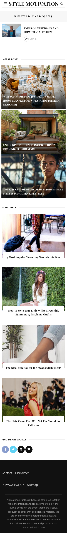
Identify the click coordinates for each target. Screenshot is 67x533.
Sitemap (32, 485)
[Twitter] (13, 449)
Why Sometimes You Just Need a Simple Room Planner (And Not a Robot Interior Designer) (31, 100)
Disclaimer (22, 473)
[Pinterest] (21, 449)
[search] (61, 3)
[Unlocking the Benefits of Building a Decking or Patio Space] (33, 131)
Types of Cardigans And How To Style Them (41, 30)
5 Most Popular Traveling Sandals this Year (33, 257)
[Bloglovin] (29, 449)
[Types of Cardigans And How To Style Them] (11, 30)
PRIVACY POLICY (13, 485)
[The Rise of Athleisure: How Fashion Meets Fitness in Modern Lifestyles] (33, 176)
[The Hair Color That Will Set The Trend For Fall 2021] (33, 399)
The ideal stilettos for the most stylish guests (33, 368)
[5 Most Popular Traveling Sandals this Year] (33, 235)
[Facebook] (5, 449)
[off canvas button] (5, 3)
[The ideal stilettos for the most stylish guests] (33, 346)
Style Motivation (33, 3)
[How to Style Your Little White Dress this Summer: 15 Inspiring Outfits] (33, 289)
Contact (7, 473)
